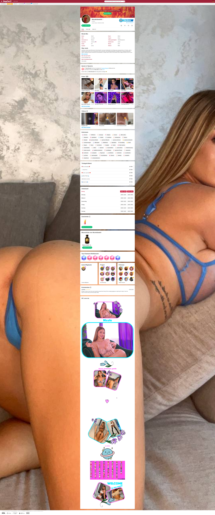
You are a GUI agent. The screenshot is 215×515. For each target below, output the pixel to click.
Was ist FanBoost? (129, 22)
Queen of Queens (104, 68)
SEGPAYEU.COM (29, 511)
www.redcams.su (14, 511)
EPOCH (24, 511)
